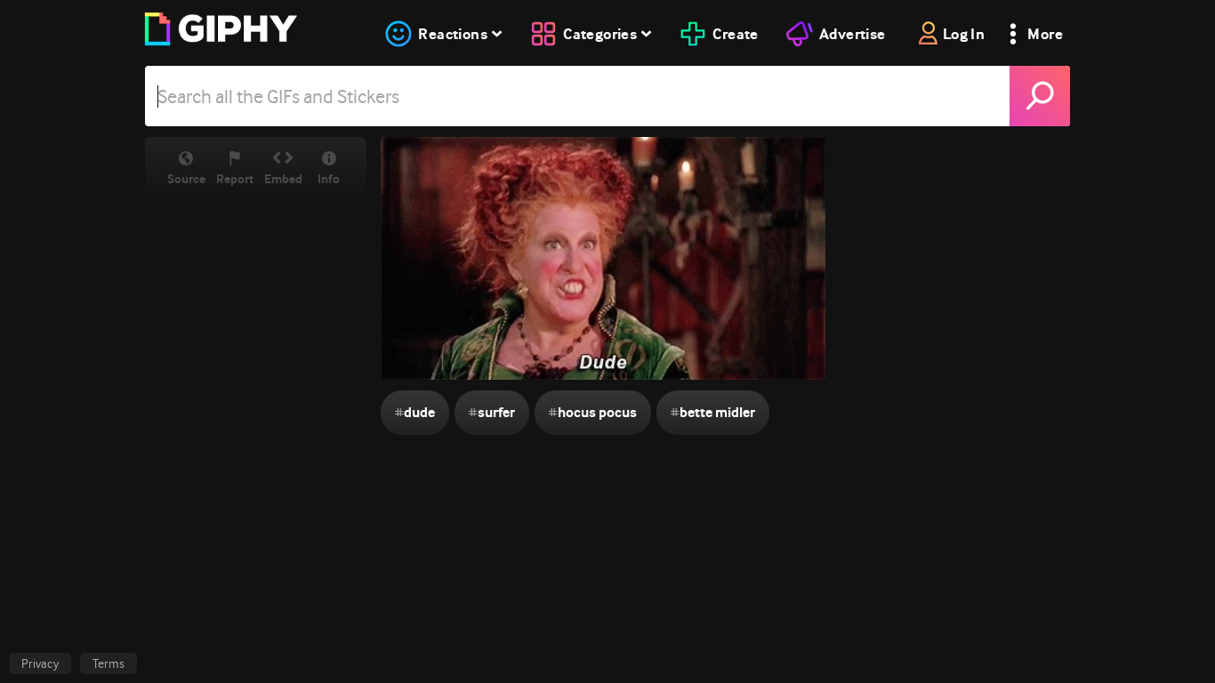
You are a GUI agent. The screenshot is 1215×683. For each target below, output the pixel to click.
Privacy (40, 663)
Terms (109, 663)
